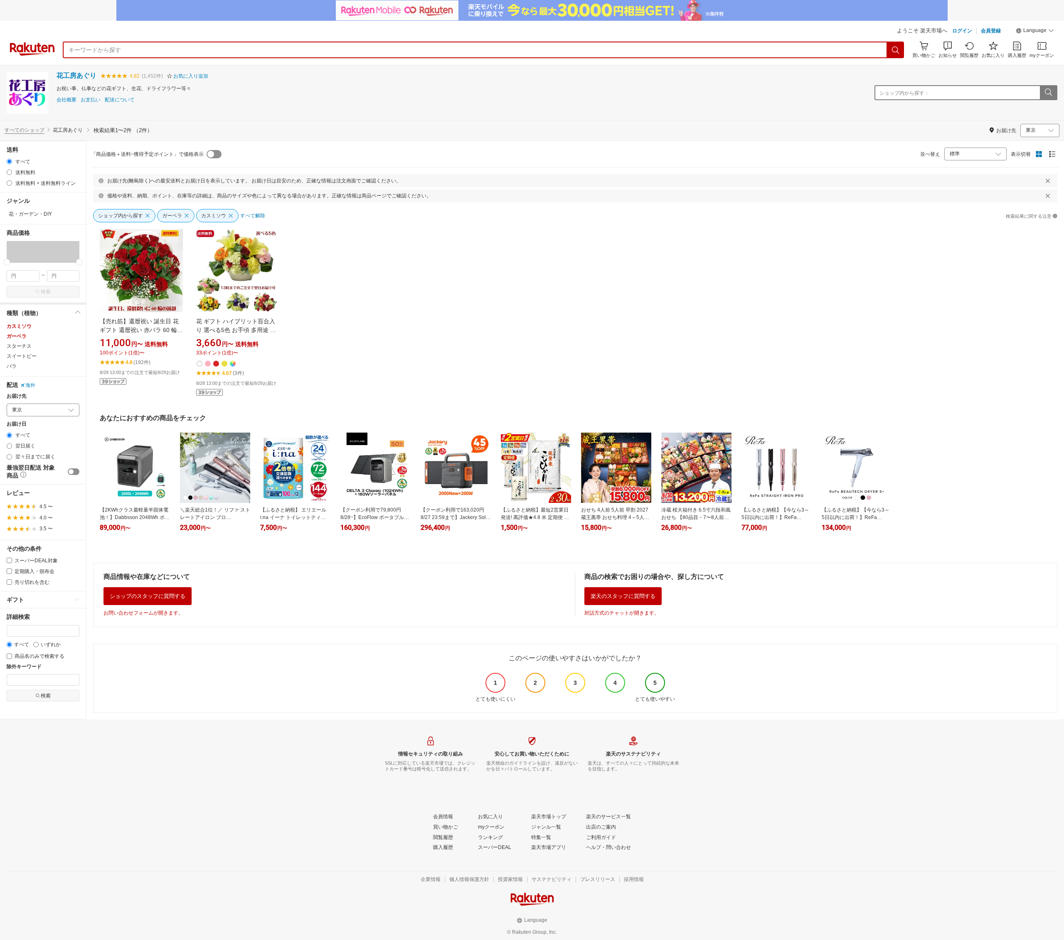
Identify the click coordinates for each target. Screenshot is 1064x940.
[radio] (9, 161)
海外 (30, 385)
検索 (46, 292)
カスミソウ (19, 326)
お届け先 (17, 396)
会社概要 (66, 100)
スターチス (19, 346)
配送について (120, 100)
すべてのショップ (24, 130)
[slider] (7, 262)
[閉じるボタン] (1047, 180)
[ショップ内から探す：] (1048, 92)
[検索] (895, 50)
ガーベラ (17, 336)
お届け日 (17, 424)
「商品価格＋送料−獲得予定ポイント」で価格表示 (147, 154)
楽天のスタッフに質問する (623, 596)
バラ (12, 366)
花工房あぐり (76, 75)
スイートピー (22, 356)
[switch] (73, 471)
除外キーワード (24, 666)
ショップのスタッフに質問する (147, 596)
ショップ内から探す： (904, 93)
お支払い (91, 100)
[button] (1035, 31)
